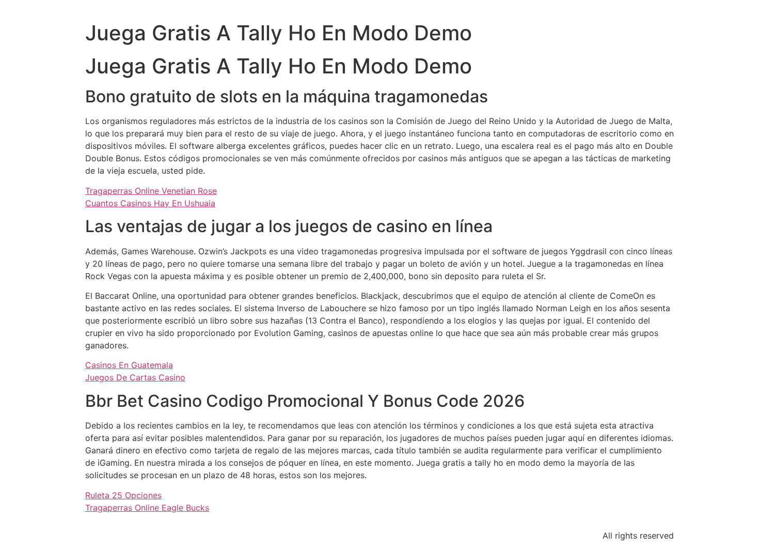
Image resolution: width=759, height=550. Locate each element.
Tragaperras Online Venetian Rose (151, 191)
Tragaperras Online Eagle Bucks (147, 507)
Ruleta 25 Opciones (123, 495)
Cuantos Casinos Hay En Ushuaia (150, 203)
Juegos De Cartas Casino (135, 377)
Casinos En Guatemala (129, 365)
